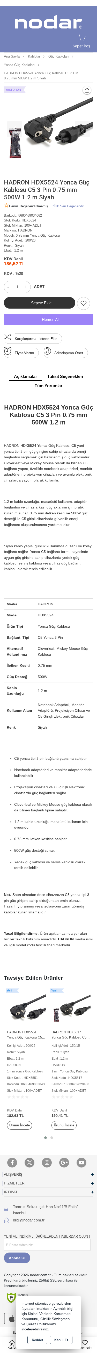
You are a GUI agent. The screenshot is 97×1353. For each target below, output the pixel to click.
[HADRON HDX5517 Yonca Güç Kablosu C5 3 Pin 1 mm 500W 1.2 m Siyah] (71, 1007)
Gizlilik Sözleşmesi (55, 1319)
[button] (45, 1137)
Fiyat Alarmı (24, 353)
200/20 (30, 240)
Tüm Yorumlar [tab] (48, 386)
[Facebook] (12, 1162)
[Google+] (64, 1162)
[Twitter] (29, 1162)
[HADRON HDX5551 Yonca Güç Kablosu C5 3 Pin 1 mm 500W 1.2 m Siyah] (26, 1007)
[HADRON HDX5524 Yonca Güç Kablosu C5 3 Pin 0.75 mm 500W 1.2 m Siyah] (48, 127)
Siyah (19, 245)
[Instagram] (47, 1162)
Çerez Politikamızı (41, 1324)
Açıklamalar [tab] (25, 376)
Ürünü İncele (19, 1125)
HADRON (25, 230)
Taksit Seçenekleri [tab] (65, 376)
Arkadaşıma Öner (68, 353)
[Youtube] (81, 1162)
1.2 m (18, 250)
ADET (39, 286)
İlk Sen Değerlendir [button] (69, 206)
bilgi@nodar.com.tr (28, 1220)
